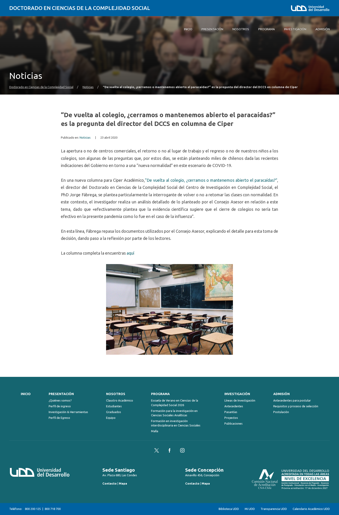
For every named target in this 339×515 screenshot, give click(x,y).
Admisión (281, 394)
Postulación (281, 412)
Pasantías (230, 412)
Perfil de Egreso (59, 417)
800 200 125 (33, 508)
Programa (160, 394)
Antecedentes (233, 406)
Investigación (237, 394)
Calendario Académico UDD (311, 509)
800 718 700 (53, 508)
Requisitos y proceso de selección (295, 406)
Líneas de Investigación (239, 400)
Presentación (61, 394)
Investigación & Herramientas (68, 412)
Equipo (111, 417)
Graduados (113, 412)
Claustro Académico (119, 400)
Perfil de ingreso (60, 406)
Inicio (26, 394)
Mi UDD (250, 509)
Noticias (88, 87)
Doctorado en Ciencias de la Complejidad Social (79, 8)
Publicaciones (233, 423)
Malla (154, 431)
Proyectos (231, 417)
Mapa (123, 483)
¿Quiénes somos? (60, 400)
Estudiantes (114, 406)
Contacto (109, 483)
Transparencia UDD (274, 509)
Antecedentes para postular (292, 400)
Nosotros (115, 394)
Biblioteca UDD (229, 509)
